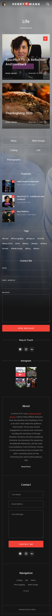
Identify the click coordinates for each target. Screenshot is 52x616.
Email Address (8, 280)
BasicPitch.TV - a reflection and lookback (30, 198)
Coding (19, 580)
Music (33, 580)
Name (4, 268)
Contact (26, 591)
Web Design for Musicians (28, 181)
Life (29, 202)
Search (48, 2)
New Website (23, 211)
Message (6, 293)
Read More (26, 466)
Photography (19, 584)
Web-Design (32, 185)
